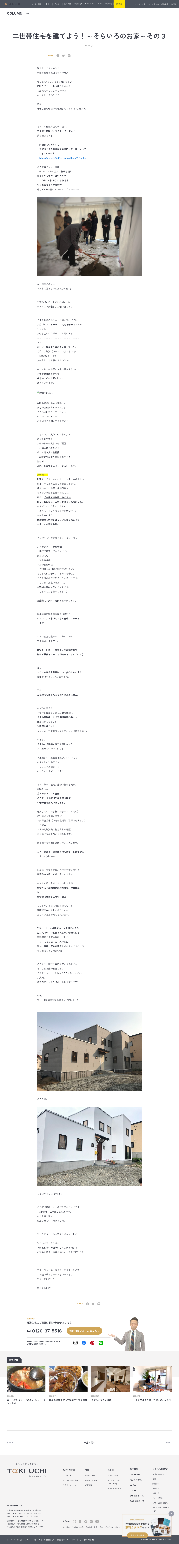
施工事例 (67, 4)
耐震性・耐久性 (91, 1480)
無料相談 (155, 1488)
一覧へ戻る (89, 1442)
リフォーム (149, 4)
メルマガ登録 (157, 1498)
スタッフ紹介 (113, 1476)
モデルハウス (90, 4)
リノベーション (138, 4)
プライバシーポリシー (113, 1527)
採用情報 (87, 1540)
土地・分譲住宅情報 (160, 1503)
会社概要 (66, 1527)
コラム (100, 4)
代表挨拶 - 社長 (91, 1527)
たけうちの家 (69, 1470)
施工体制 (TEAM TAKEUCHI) (114, 1482)
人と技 (111, 1470)
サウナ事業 (172, 4)
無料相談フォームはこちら (84, 1330)
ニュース (134, 1490)
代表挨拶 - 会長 (77, 1527)
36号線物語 (135, 1501)
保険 (154, 1479)
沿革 (101, 1527)
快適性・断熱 (90, 1476)
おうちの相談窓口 (160, 1469)
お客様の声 (78, 4)
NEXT (169, 1442)
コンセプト (67, 1476)
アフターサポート (114, 1488)
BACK (10, 1442)
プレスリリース (137, 1496)
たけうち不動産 (161, 4)
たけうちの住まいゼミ (160, 1508)
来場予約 (155, 1493)
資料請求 (155, 1484)
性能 (87, 1470)
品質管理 (88, 1485)
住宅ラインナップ (69, 1485)
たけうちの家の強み (70, 1480)
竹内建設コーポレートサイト (67, 1540)
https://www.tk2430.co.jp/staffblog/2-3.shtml (62, 158)
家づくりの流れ (158, 1474)
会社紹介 (108, 4)
